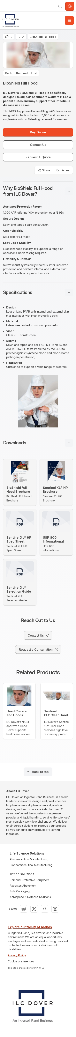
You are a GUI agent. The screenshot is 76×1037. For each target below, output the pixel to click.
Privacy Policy (17, 955)
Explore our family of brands (30, 927)
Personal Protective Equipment (29, 880)
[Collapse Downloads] (69, 443)
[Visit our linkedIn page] (23, 909)
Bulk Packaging (20, 891)
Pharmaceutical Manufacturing (29, 859)
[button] (38, 191)
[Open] (69, 20)
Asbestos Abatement (23, 885)
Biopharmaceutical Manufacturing (31, 865)
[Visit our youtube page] (55, 909)
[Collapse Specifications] (69, 292)
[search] (60, 6)
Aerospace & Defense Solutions (30, 897)
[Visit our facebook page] (44, 909)
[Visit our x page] (34, 909)
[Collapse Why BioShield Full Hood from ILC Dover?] (69, 191)
